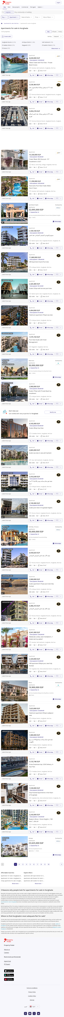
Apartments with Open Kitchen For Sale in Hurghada (38, 876)
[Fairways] (32, 846)
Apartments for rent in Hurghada (8, 902)
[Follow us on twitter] (34, 1013)
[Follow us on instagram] (25, 1013)
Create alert (7, 36)
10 (48, 864)
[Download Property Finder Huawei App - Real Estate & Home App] (9, 979)
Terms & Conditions (32, 988)
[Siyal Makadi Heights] (32, 213)
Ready (60, 31)
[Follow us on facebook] (29, 1013)
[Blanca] (32, 690)
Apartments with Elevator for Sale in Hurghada (36, 878)
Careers (6, 952)
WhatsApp (50, 75)
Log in (58, 2)
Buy (5, 7)
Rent (9, 7)
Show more (55, 48)
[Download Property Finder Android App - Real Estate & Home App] (9, 975)
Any (48, 31)
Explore (40, 7)
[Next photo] (26, 63)
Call (33, 75)
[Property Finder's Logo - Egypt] (7, 2)
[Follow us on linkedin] (38, 1013)
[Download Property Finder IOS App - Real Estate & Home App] (9, 970)
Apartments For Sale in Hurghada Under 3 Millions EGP (15, 876)
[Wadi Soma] (32, 368)
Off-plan (54, 31)
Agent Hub (7, 961)
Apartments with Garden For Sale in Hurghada (36, 881)
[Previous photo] (2, 63)
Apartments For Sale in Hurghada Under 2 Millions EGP (15, 878)
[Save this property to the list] (57, 75)
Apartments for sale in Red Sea (11, 23)
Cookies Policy (32, 996)
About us (7, 949)
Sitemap (32, 1000)
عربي (25, 1006)
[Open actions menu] (60, 75)
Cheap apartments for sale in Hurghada (11, 881)
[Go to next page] (61, 864)
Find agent (33, 7)
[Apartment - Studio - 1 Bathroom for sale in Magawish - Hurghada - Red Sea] (32, 344)
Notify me (53, 412)
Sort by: (50, 36)
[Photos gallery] (14, 63)
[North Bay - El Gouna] (32, 535)
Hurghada (8, 12)
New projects (16, 7)
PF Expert (7, 964)
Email (40, 75)
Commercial (25, 7)
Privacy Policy (32, 992)
